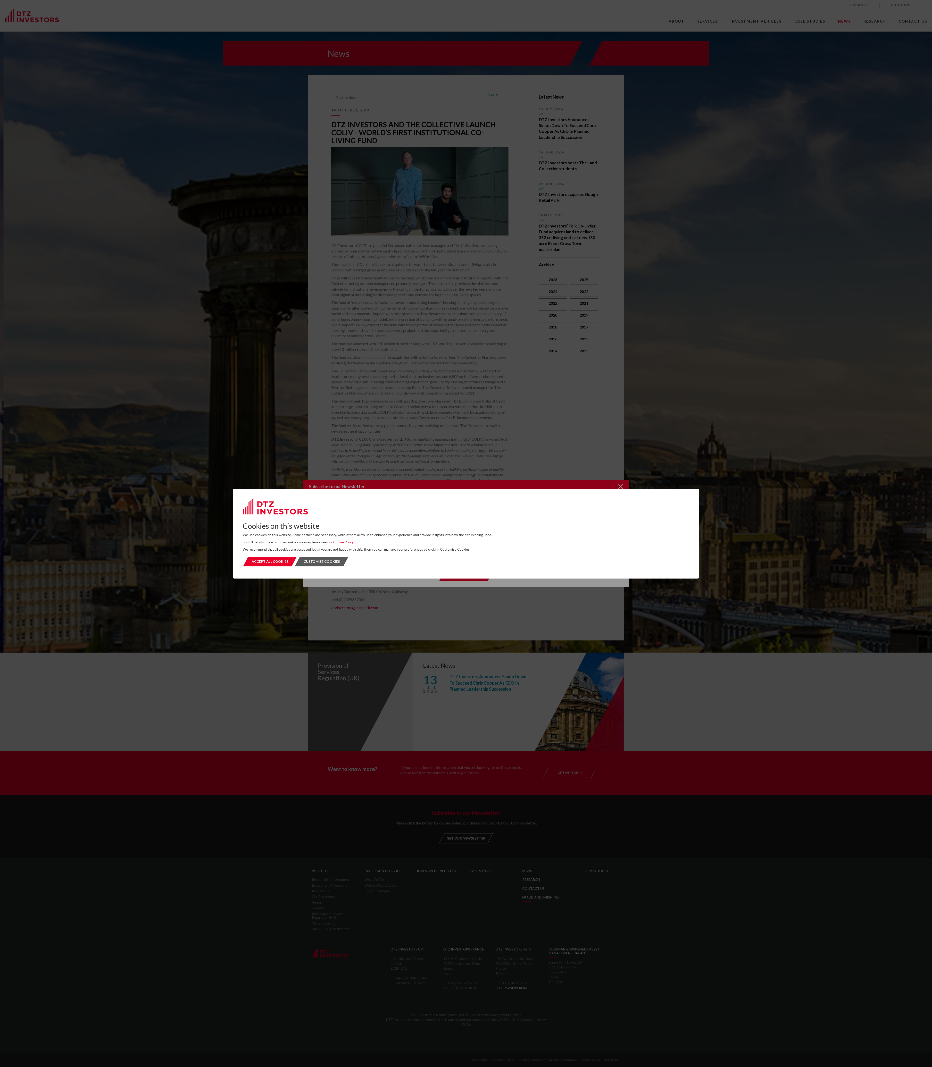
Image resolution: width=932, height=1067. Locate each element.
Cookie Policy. (343, 542)
